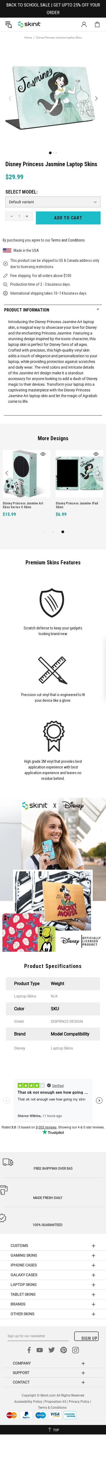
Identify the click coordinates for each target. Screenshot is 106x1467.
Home (28, 37)
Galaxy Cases (24, 1275)
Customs (19, 1245)
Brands (18, 1304)
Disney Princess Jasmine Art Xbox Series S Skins (23, 505)
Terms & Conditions (52, 1408)
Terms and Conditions (68, 240)
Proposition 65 (55, 1402)
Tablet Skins (23, 1294)
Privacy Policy (79, 1402)
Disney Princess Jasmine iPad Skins (77, 505)
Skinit (29, 24)
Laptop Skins (23, 1284)
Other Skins (22, 1314)
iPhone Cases (24, 1265)
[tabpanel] (26, 489)
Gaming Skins (24, 1255)
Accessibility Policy (28, 1402)
